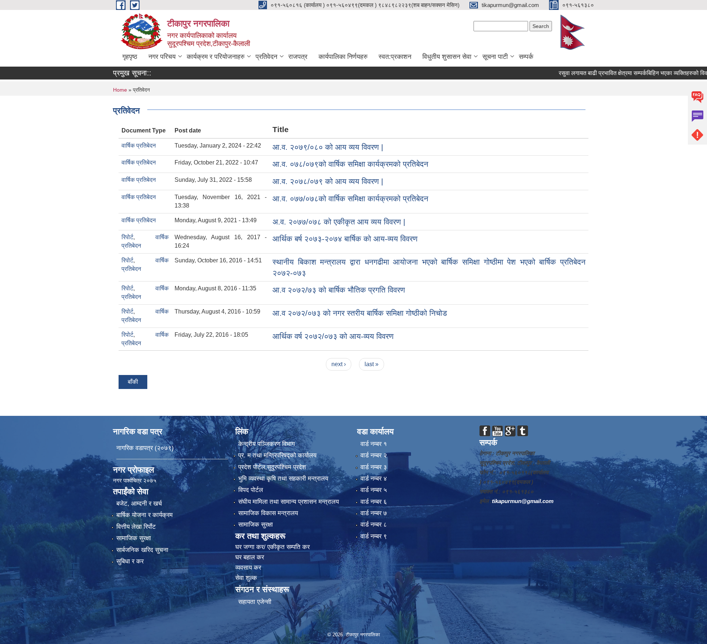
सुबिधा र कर (130, 561)
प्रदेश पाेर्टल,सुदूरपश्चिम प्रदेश (272, 467)
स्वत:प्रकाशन (395, 56)
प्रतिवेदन (266, 56)
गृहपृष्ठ (129, 56)
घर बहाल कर (249, 557)
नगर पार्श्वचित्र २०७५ (135, 480)
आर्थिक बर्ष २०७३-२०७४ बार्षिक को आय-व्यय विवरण (345, 238)
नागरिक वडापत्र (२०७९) (145, 448)
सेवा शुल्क (246, 577)
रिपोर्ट (127, 237)
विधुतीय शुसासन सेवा (446, 56)
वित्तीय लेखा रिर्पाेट (136, 526)
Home (120, 90)
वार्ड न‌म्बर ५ (373, 489)
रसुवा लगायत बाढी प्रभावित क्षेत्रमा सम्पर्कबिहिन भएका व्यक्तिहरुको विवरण (616, 73)
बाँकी (133, 382)
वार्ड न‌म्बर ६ (373, 501)
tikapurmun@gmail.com (522, 501)
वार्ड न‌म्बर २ (373, 455)
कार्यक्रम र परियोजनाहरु (216, 56)
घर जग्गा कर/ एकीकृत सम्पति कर (272, 547)
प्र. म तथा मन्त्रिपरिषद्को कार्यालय (277, 455)
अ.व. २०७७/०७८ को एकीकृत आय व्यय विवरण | (338, 221)
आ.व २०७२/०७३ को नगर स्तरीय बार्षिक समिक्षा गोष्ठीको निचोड (359, 313)
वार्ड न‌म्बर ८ (373, 524)
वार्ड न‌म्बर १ (373, 443)
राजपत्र (297, 56)
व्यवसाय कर (248, 567)
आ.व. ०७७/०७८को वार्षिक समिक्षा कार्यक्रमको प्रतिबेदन (350, 198)
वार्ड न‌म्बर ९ (373, 536)
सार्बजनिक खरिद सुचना (142, 549)
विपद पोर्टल (250, 489)
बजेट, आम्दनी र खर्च (139, 503)
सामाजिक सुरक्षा (133, 538)
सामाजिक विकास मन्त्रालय (268, 513)
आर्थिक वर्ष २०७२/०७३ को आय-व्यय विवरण (333, 336)
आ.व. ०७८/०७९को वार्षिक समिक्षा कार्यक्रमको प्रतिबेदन (350, 164)
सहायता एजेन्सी (254, 601)
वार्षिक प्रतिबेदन (139, 145)
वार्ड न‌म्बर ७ (373, 513)
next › (338, 364)
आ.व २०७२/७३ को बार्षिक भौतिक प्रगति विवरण (338, 290)
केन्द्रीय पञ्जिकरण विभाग (266, 443)
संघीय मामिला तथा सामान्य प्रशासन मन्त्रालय (288, 501)
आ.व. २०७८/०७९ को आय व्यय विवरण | (327, 181)
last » (372, 364)
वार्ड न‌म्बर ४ (373, 478)
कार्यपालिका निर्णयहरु (343, 56)
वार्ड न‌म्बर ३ (373, 467)
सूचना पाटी (495, 56)
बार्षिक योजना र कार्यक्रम (144, 515)
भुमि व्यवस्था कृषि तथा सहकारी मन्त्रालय (283, 478)
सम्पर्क (526, 56)
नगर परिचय (162, 56)
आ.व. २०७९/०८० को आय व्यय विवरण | (327, 147)
